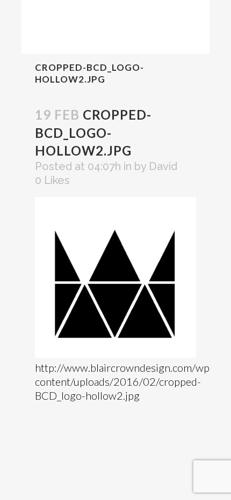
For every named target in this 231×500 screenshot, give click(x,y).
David (163, 166)
